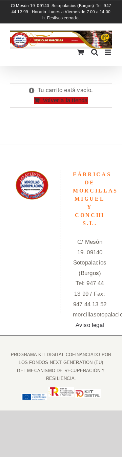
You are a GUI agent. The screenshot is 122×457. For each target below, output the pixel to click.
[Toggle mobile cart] (80, 52)
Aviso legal (90, 325)
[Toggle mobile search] (94, 52)
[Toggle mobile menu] (108, 52)
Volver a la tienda (65, 100)
